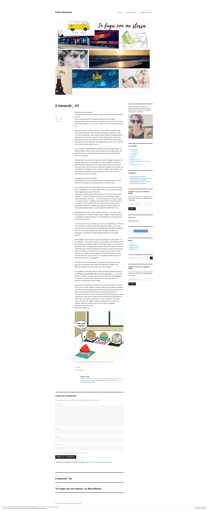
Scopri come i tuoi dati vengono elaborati (98, 462)
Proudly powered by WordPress (72, 503)
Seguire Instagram (141, 231)
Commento (59, 404)
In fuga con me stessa (135, 159)
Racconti (132, 163)
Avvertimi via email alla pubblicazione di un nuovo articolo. (72, 453)
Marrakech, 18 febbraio (140, 180)
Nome (57, 428)
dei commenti (135, 247)
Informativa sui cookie (40, 508)
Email (57, 436)
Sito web (58, 444)
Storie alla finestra (136, 165)
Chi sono (120, 12)
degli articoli (134, 245)
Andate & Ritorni (145, 12)
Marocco (133, 156)
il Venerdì (57, 121)
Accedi (131, 244)
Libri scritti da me (130, 12)
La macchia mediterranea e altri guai (140, 161)
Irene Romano (63, 12)
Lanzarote (134, 154)
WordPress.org (134, 249)
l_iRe (56, 116)
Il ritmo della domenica (140, 176)
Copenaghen (134, 153)
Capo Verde (134, 151)
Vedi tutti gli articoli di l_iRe (87, 382)
